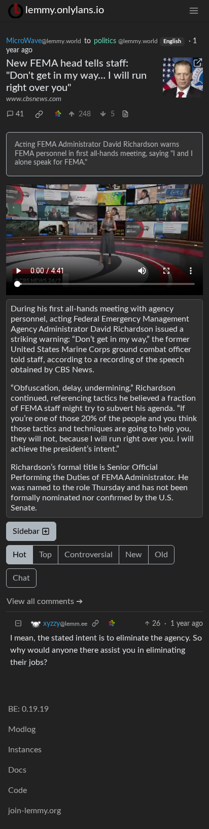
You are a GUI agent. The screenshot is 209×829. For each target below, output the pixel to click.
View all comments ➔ (45, 601)
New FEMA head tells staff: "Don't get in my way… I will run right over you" (76, 75)
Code (17, 790)
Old (161, 555)
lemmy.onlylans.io (64, 10)
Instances (25, 750)
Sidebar (26, 531)
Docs (17, 770)
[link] (39, 114)
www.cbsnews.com (33, 99)
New (133, 555)
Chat (21, 578)
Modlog (22, 729)
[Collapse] (18, 624)
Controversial (88, 555)
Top (45, 555)
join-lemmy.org (34, 811)
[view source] (125, 114)
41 (20, 114)
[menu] (194, 10)
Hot (19, 555)
